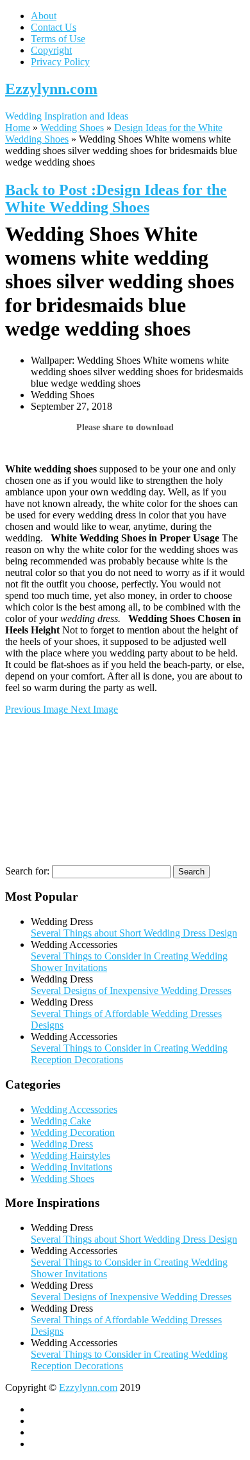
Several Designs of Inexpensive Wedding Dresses (131, 990)
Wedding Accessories (74, 1109)
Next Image (94, 709)
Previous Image (38, 709)
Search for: (27, 871)
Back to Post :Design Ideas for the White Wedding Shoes (116, 198)
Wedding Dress (62, 1143)
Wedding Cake (61, 1120)
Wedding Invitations (71, 1166)
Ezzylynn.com (51, 89)
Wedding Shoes (72, 127)
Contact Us (53, 27)
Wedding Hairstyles (70, 1155)
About (43, 15)
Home (17, 127)
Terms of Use (58, 38)
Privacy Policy (60, 61)
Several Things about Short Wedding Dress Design (134, 933)
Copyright (51, 50)
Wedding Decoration (73, 1132)
